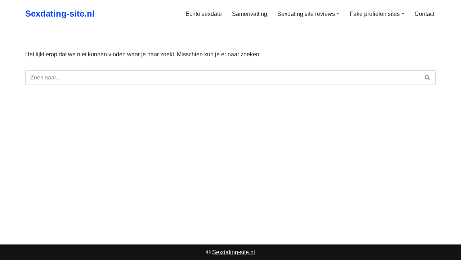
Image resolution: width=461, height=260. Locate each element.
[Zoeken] (428, 77)
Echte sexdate (203, 14)
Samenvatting (249, 14)
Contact (424, 14)
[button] (338, 13)
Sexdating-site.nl (233, 252)
